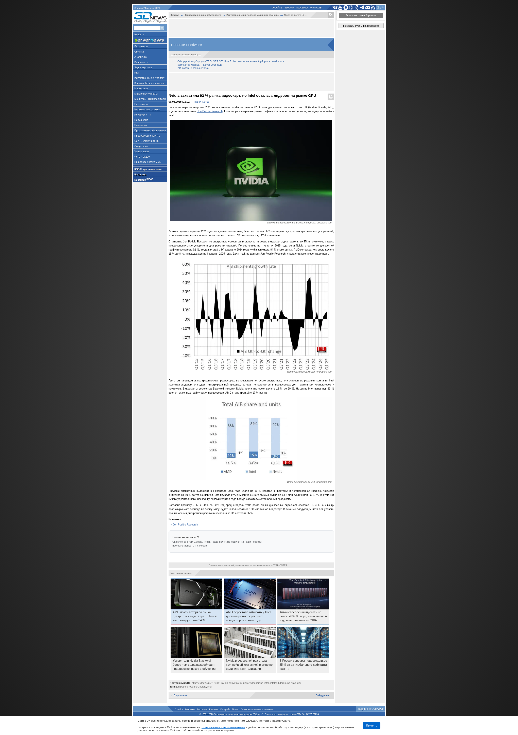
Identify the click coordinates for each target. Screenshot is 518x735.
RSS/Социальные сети (147, 169)
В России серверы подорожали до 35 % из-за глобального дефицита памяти (303, 664)
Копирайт (225, 709)
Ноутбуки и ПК (142, 114)
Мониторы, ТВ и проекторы (150, 99)
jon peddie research (187, 686)
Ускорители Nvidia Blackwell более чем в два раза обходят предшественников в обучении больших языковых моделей (194, 665)
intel (209, 686)
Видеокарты (141, 62)
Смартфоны (141, 146)
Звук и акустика (143, 67)
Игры (137, 72)
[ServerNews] (150, 40)
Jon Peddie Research (210, 111)
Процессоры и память (147, 135)
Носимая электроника (147, 109)
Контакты (316, 7)
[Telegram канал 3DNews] (362, 7)
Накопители (141, 104)
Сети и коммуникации (146, 141)
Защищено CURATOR (371, 708)
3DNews (175, 15)
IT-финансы (141, 46)
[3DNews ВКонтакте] (335, 7)
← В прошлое (179, 695)
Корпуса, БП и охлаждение (149, 83)
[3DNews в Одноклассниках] (357, 7)
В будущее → (324, 695)
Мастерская (141, 88)
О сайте (277, 7)
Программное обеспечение (150, 130)
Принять (371, 725)
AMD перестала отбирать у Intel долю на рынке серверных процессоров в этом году (248, 616)
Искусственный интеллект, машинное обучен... (252, 15)
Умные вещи (141, 151)
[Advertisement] (251, 28)
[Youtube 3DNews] (340, 7)
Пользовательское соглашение (257, 709)
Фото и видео (142, 156)
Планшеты (140, 125)
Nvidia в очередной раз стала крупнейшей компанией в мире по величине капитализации (249, 664)
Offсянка (139, 51)
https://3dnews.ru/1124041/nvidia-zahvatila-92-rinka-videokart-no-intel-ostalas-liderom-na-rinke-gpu (246, 683)
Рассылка (302, 7)
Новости (139, 34)
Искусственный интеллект (149, 78)
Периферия (141, 120)
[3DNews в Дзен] (351, 7)
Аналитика (140, 57)
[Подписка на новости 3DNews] (367, 7)
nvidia (203, 686)
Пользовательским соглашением (223, 727)
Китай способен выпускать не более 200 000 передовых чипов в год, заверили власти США (303, 616)
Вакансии (143, 179)
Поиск (235, 709)
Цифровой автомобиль (147, 162)
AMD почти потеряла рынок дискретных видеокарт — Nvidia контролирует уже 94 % (195, 616)
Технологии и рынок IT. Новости (203, 15)
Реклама (289, 7)
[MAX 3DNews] (346, 7)
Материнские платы (146, 93)
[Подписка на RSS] (373, 7)
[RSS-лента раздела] (331, 15)
